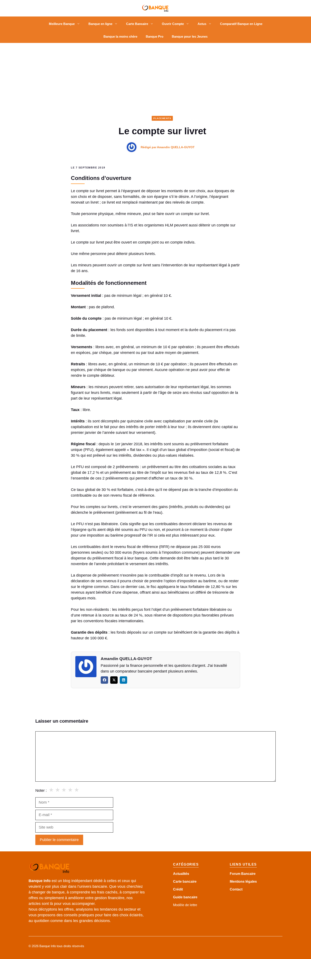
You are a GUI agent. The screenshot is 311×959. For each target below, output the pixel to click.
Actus (202, 24)
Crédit (178, 889)
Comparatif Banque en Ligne (241, 24)
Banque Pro (154, 36)
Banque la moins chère (120, 36)
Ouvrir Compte (173, 24)
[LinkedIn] (123, 680)
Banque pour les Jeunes (190, 36)
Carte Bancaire (137, 24)
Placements (162, 118)
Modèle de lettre (185, 905)
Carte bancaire (185, 881)
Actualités (181, 873)
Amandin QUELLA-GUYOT (176, 147)
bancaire (190, 897)
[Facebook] (104, 680)
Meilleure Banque (62, 24)
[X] (114, 680)
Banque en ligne (100, 24)
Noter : (41, 790)
